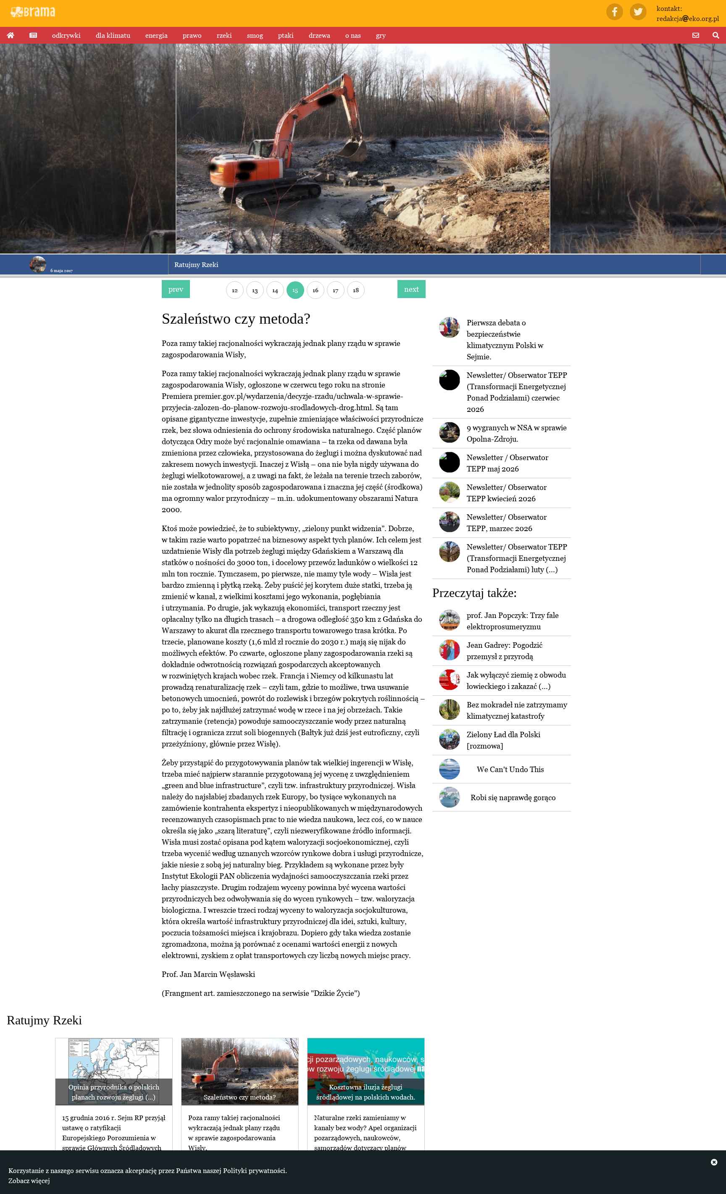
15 (295, 289)
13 (255, 289)
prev (175, 289)
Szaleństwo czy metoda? (240, 1097)
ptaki (286, 35)
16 (315, 289)
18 (356, 289)
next (411, 289)
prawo (192, 35)
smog (255, 35)
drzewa (319, 35)
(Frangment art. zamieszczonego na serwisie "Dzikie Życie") (261, 993)
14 (275, 289)
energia (156, 35)
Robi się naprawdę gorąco (513, 797)
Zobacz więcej (29, 1180)
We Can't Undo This (510, 769)
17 (335, 289)
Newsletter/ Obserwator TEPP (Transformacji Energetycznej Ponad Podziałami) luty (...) (517, 558)
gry (381, 35)
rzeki (224, 35)
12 (235, 289)
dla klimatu (113, 35)
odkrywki (66, 35)
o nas (353, 35)
